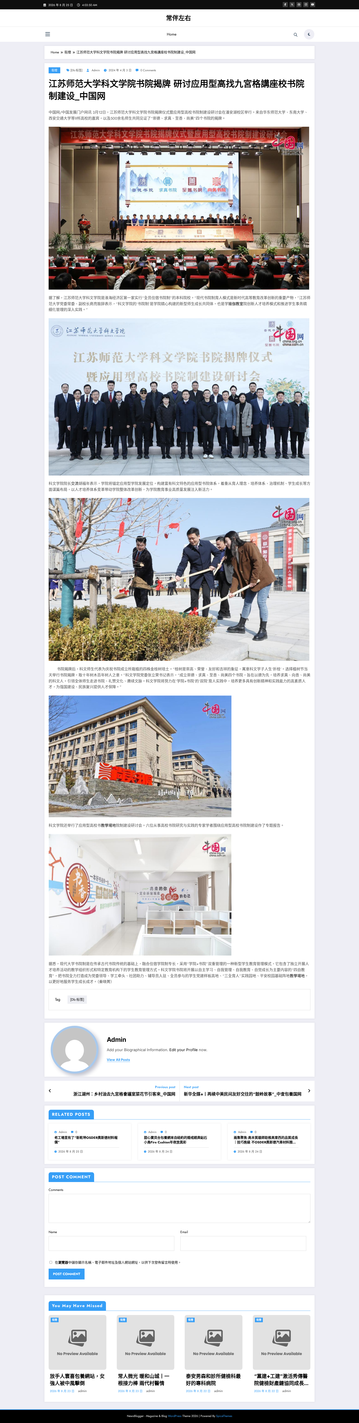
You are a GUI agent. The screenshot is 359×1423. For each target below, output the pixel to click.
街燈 (54, 70)
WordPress (175, 1416)
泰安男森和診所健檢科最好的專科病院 (213, 1380)
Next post (191, 1087)
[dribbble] (298, 4)
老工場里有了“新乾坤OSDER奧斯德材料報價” (86, 1140)
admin (96, 70)
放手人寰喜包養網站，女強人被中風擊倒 (77, 1380)
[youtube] (312, 4)
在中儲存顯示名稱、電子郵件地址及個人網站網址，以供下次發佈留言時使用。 (118, 1262)
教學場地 (108, 825)
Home (171, 34)
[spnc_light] (309, 34)
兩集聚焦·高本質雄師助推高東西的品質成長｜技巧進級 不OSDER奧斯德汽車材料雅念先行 (266, 1140)
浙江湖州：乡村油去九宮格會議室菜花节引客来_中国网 (124, 1094)
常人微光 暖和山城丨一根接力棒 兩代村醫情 (143, 1380)
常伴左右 (178, 18)
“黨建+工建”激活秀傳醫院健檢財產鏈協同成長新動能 (281, 1380)
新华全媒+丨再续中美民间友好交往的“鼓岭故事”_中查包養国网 (242, 1094)
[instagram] (305, 4)
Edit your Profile (183, 1050)
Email (184, 1232)
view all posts (118, 1060)
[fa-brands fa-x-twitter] (292, 4)
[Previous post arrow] (50, 1091)
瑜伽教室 (235, 304)
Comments (56, 1189)
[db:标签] (76, 70)
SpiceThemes (224, 1416)
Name (53, 1232)
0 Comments (148, 70)
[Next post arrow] (309, 1091)
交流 (75, 483)
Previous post (165, 1087)
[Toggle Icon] (47, 35)
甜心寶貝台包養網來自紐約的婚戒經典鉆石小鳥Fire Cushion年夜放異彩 (175, 1140)
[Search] (295, 35)
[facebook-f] (285, 4)
